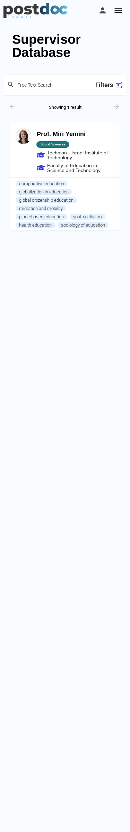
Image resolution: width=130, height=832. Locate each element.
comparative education (41, 183)
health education (35, 225)
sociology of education (83, 225)
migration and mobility (41, 208)
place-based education (41, 216)
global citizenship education (46, 200)
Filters (104, 84)
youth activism (87, 216)
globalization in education (44, 192)
